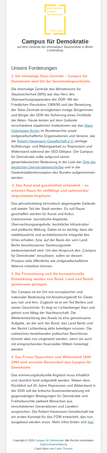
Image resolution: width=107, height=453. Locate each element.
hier (91, 422)
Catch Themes (64, 448)
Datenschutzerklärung (53, 444)
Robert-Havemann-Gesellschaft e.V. (46, 141)
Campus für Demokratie (55, 41)
